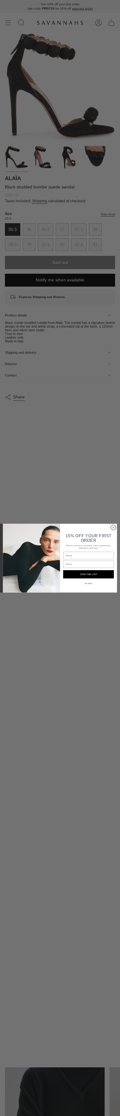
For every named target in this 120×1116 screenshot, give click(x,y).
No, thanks (88, 583)
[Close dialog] (113, 527)
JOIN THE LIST (88, 574)
